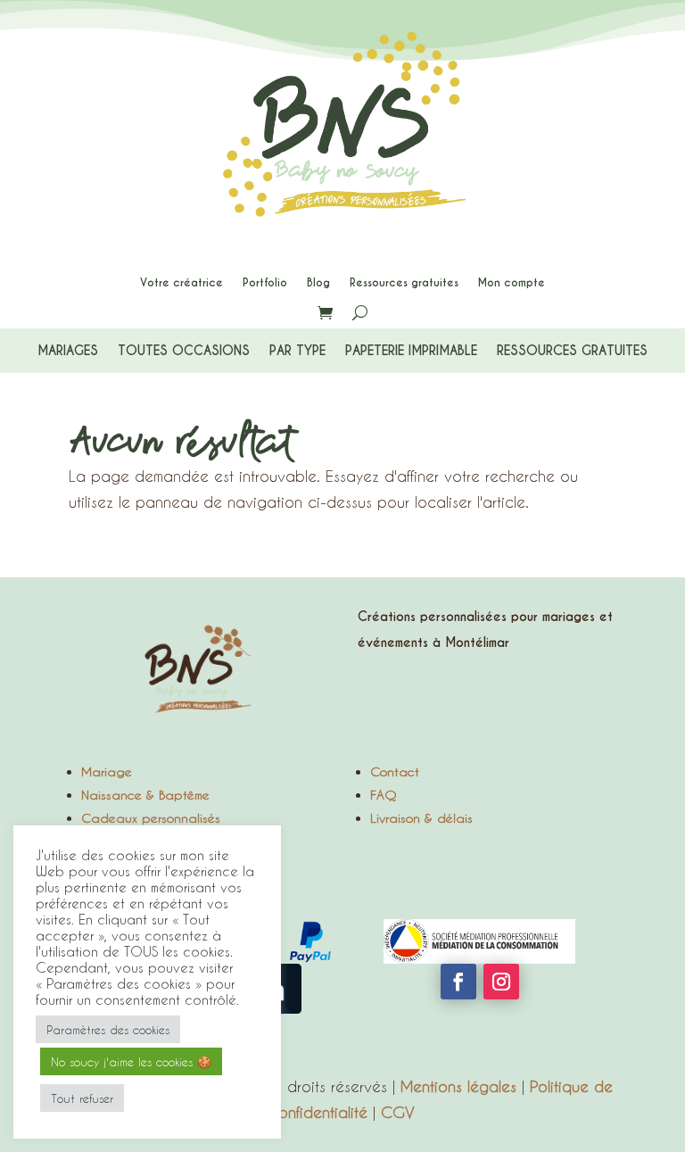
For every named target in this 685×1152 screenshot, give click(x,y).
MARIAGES (67, 351)
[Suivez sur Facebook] (458, 981)
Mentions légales (458, 1086)
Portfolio (265, 283)
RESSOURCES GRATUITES (572, 351)
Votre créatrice (181, 283)
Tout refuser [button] (82, 1098)
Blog (318, 283)
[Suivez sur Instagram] (501, 981)
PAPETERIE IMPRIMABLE (411, 351)
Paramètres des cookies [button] (107, 1029)
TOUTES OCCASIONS (184, 351)
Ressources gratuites (404, 283)
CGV (398, 1112)
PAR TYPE (297, 351)
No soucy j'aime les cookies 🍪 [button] (131, 1061)
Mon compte (511, 283)
